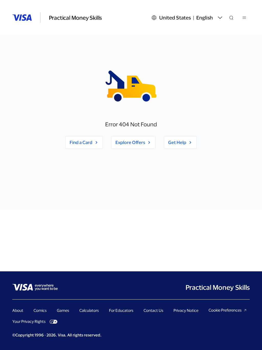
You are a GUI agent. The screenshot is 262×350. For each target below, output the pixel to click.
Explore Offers (130, 142)
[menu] (244, 18)
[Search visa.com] (234, 18)
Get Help (177, 142)
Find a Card (81, 142)
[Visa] (22, 17)
